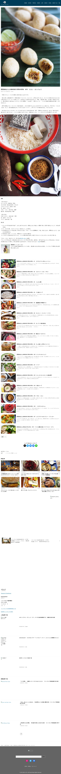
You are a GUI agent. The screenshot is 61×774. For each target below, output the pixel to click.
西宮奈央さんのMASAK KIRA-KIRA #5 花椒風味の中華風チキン (32, 302)
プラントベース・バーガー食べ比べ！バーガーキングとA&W (10, 491)
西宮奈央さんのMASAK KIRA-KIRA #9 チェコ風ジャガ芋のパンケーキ (33, 344)
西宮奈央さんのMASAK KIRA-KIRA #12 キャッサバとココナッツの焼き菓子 (34, 375)
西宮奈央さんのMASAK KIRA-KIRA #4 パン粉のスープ (30, 292)
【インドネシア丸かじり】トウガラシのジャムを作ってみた (30, 474)
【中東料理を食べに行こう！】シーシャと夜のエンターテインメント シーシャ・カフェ (10, 474)
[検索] (59, 3)
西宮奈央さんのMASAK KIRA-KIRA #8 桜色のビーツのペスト (31, 333)
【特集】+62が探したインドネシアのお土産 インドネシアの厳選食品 (50, 474)
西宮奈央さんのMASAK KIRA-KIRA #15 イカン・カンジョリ (24, 745)
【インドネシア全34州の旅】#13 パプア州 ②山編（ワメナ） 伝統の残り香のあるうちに (40, 540)
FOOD (50, 3)
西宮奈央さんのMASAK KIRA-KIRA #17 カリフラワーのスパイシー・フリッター (35, 416)
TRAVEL (34, 3)
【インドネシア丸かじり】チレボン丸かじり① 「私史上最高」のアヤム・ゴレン (50, 491)
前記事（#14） (23, 238)
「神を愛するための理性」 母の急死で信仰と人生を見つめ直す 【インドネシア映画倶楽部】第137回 (39, 723)
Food (12, 91)
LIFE (42, 3)
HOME (25, 3)
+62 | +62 (27, 772)
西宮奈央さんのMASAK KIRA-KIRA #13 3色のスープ (29, 385)
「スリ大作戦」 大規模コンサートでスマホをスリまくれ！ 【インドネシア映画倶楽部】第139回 (39, 681)
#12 (39, 241)
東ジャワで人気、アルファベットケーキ (29, 490)
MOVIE (45, 3)
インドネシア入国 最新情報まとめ (8, 608)
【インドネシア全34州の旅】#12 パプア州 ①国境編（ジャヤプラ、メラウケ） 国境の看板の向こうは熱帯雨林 (20, 541)
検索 (43, 756)
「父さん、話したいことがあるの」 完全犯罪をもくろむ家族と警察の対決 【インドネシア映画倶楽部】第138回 (39, 702)
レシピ (15, 453)
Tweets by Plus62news (6, 593)
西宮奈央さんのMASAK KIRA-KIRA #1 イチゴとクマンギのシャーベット (34, 261)
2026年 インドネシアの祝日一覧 (25, 658)
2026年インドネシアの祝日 (7, 611)
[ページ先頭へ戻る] (21, 734)
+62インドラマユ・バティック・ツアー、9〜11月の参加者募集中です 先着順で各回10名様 (37, 617)
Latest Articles (6, 745)
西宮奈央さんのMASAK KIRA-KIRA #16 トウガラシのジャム (31, 406)
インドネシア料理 (10, 453)
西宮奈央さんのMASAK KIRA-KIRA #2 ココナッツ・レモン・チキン (33, 271)
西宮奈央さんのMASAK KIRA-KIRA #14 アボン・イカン (30, 396)
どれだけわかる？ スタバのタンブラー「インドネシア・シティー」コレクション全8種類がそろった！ (39, 637)
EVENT (29, 3)
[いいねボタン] (2, 437)
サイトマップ (34, 766)
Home (2, 745)
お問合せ (29, 766)
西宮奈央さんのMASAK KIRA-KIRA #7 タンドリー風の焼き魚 (31, 323)
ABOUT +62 (54, 3)
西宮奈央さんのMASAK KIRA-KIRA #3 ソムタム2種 (29, 282)
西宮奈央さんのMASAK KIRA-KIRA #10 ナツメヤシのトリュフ (31, 354)
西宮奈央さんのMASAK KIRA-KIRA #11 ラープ (28, 364)
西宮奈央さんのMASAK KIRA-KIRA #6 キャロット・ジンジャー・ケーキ (34, 313)
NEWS (38, 3)
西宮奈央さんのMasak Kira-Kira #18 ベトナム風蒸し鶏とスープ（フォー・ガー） (35, 427)
